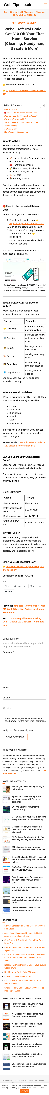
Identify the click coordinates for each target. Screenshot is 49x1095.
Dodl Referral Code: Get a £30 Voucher (21, 972)
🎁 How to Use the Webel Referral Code (20, 113)
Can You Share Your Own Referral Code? (21, 122)
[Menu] (45, 4)
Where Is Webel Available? (15, 119)
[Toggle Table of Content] (41, 106)
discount (31, 23)
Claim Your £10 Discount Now (16, 132)
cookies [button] (41, 1087)
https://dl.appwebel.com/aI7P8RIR (26, 223)
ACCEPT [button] (24, 1091)
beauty (21, 23)
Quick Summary (10, 126)
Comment (8, 652)
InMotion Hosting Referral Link (17, 976)
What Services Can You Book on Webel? (20, 116)
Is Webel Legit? (10, 129)
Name (6, 687)
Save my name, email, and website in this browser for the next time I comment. (25, 719)
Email (6, 697)
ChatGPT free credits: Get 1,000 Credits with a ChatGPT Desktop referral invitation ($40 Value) (24, 958)
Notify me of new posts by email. (19, 730)
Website (7, 708)
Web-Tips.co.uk (17, 5)
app (14, 23)
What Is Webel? (10, 109)
